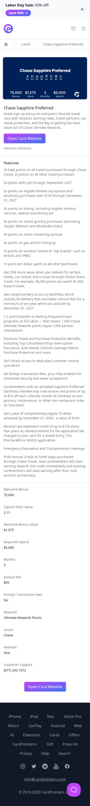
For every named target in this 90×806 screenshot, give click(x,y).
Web (78, 725)
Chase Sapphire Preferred (63, 44)
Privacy (26, 753)
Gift (50, 744)
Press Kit (70, 744)
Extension (31, 734)
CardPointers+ (25, 744)
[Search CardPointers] (73, 28)
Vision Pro (72, 716)
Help (45, 753)
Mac (50, 716)
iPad (34, 716)
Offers (74, 734)
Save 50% (18, 13)
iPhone (15, 716)
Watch (13, 725)
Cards (25, 44)
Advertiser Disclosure (17, 148)
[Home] (6, 44)
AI (12, 734)
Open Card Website (25, 138)
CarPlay (35, 725)
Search (65, 753)
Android (58, 725)
